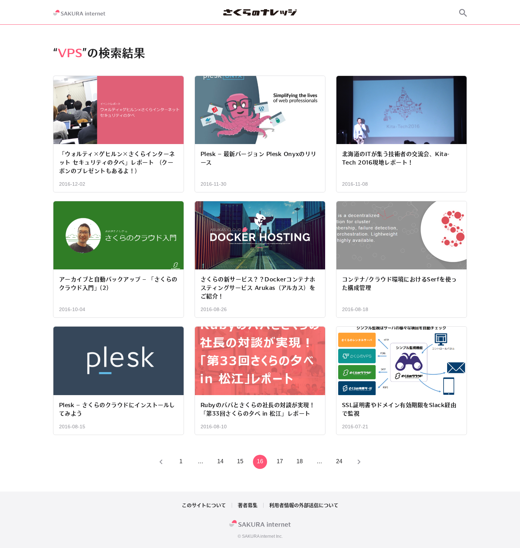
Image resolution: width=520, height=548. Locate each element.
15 (240, 461)
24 (339, 461)
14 (220, 461)
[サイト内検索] (463, 12)
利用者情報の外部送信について (304, 505)
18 (299, 461)
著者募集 (248, 505)
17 (280, 461)
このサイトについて (204, 505)
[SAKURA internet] (79, 13)
